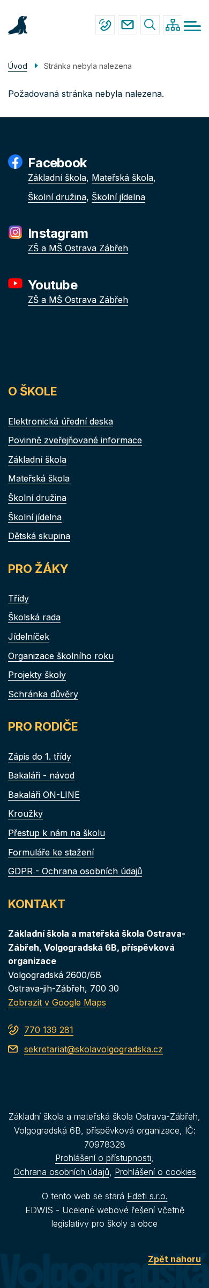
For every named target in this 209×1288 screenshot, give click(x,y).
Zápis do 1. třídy (39, 756)
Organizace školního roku (61, 655)
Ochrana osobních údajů (61, 1171)
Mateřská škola (122, 177)
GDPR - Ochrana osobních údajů (75, 871)
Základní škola (57, 177)
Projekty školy (37, 674)
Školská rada (34, 617)
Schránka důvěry (43, 694)
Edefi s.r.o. (147, 1196)
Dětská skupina (39, 535)
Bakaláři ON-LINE (44, 794)
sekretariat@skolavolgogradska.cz (127, 24)
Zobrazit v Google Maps (57, 1002)
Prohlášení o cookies (155, 1171)
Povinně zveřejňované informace (75, 440)
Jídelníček (28, 636)
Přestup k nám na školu (56, 832)
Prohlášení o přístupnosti (103, 1157)
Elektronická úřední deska (60, 421)
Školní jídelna (118, 197)
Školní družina (57, 197)
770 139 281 (105, 24)
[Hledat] (150, 24)
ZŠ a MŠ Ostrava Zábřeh (78, 248)
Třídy (18, 598)
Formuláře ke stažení (51, 852)
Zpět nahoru (174, 1259)
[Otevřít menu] (192, 26)
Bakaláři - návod (41, 775)
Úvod (17, 65)
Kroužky (25, 813)
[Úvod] (17, 24)
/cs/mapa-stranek (172, 24)
